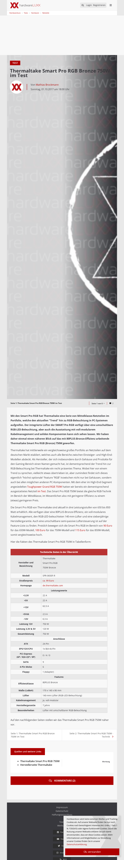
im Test (42, 491)
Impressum (62, 807)
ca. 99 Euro (48, 580)
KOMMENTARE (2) (64, 780)
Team (62, 821)
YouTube (64, 838)
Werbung (62, 825)
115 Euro (80, 530)
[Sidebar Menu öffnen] (110, 5)
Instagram (65, 852)
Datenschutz (62, 811)
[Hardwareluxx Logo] (25, 5)
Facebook (65, 832)
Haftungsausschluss (62, 814)
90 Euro (107, 525)
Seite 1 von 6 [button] (97, 403)
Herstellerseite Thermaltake (36, 764)
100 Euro (40, 530)
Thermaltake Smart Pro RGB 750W (40, 761)
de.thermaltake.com (53, 585)
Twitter (65, 845)
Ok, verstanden (92, 851)
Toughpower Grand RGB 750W (44, 486)
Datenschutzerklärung (77, 844)
